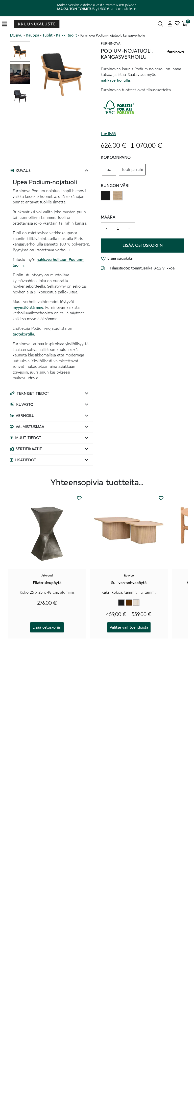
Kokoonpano (116, 157)
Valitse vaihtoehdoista (129, 627)
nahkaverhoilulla (115, 80)
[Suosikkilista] (177, 23)
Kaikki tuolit (66, 35)
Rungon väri (115, 186)
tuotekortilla (23, 334)
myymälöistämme (28, 307)
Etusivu (16, 35)
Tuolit (47, 35)
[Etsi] (160, 24)
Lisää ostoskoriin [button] (47, 627)
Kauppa (32, 35)
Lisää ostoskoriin (143, 245)
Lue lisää (108, 134)
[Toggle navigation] (6, 24)
